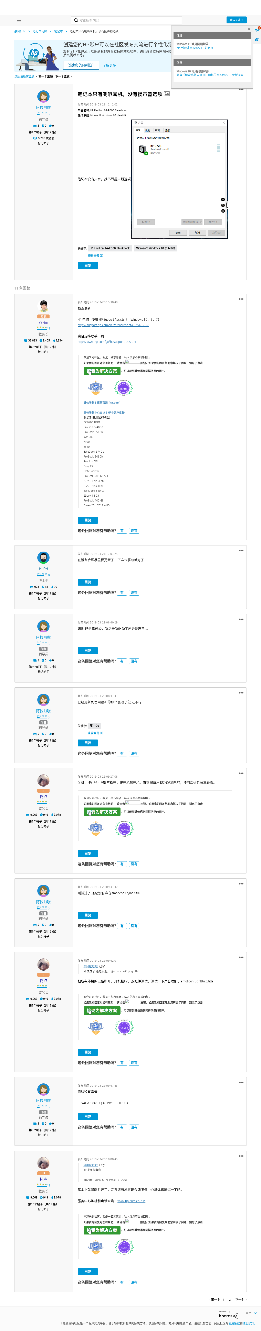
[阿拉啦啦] (43, 96)
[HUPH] (43, 558)
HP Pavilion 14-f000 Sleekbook (110, 248)
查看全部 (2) (95, 255)
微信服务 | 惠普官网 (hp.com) (102, 402)
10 (32, 1204)
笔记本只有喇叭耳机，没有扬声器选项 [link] (94, 31)
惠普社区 (20, 31)
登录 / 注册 (236, 20)
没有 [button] (134, 531)
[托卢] (43, 780)
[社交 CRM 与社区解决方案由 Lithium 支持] (228, 1315)
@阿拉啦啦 (91, 966)
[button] (241, 89)
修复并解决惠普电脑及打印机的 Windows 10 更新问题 (210, 75)
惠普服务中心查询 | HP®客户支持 (104, 412)
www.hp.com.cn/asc (131, 1201)
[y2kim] (43, 306)
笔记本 (58, 31)
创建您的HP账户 (81, 65)
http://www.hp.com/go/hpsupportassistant (107, 342)
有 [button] (122, 531)
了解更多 (109, 65)
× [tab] (249, 29)
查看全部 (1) (95, 733)
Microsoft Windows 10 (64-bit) (155, 248)
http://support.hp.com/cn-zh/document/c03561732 (113, 325)
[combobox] (126, 20)
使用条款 (234, 1323)
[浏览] (17, 20)
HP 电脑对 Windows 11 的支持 (195, 47)
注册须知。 (250, 1323)
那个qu (94, 725)
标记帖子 (43, 143)
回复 (87, 265)
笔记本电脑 (40, 31)
